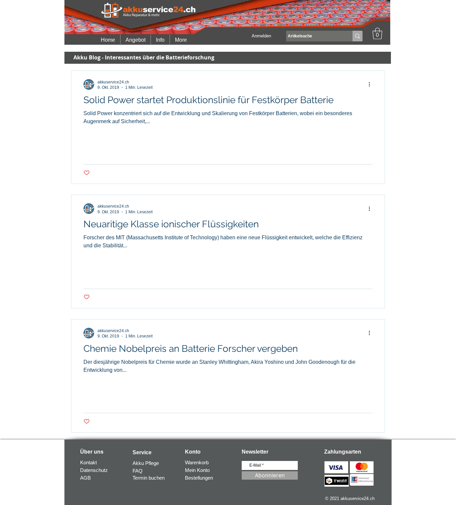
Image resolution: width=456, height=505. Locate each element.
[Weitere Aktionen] (372, 84)
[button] (377, 33)
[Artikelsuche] (358, 36)
